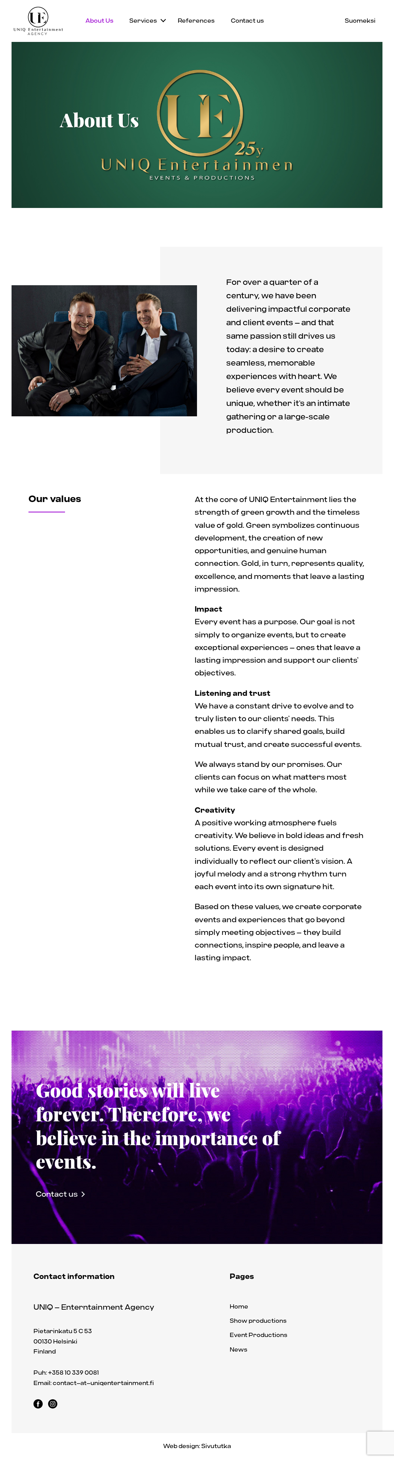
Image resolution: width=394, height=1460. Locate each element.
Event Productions (258, 1335)
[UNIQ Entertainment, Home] (38, 21)
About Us (99, 21)
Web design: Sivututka (197, 1446)
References (196, 21)
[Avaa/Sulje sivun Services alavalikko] (163, 19)
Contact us (247, 21)
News (238, 1350)
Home (239, 1306)
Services (143, 21)
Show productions (258, 1321)
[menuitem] (99, 21)
